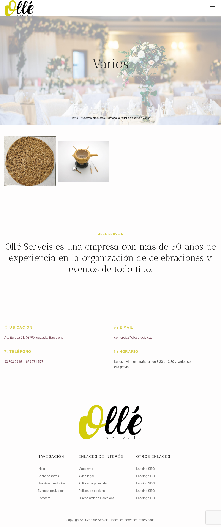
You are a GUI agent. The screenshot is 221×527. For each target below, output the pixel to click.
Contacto (44, 498)
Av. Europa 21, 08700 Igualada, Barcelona (33, 337)
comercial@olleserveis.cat (133, 337)
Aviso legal (86, 476)
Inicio (41, 468)
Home (74, 118)
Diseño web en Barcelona (96, 498)
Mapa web (85, 468)
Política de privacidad (93, 483)
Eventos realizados (51, 490)
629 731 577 (34, 361)
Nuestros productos (93, 118)
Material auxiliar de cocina (123, 118)
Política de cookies (91, 490)
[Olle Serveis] (110, 422)
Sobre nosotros (48, 476)
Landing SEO (145, 468)
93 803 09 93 (13, 361)
